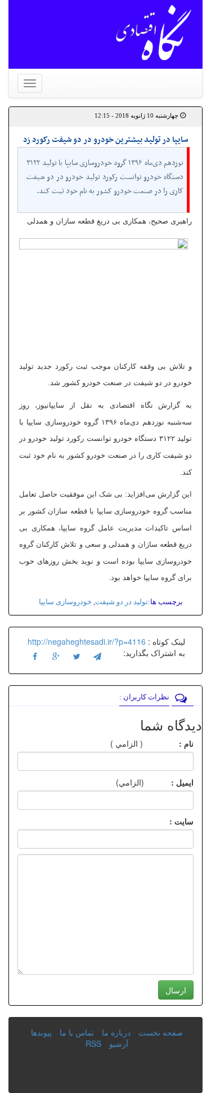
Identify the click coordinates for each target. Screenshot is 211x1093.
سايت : (169, 821)
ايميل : (169, 782)
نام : (169, 743)
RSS (93, 1043)
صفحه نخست (160, 1032)
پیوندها (41, 1032)
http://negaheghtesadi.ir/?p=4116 (87, 641)
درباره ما (116, 1032)
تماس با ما (77, 1032)
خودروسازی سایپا (65, 601)
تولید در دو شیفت (121, 601)
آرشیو (118, 1043)
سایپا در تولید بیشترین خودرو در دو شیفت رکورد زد (105, 140)
